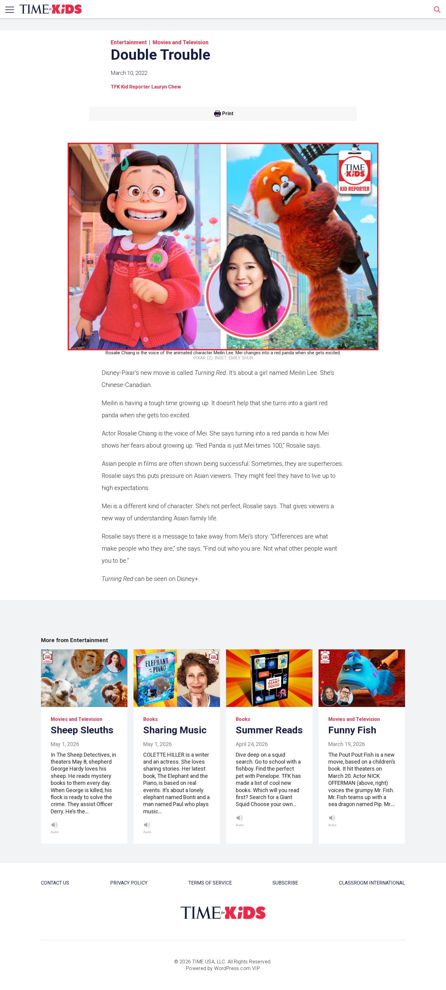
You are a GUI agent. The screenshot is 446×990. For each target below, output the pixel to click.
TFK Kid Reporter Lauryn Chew (146, 87)
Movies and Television (180, 42)
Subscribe (285, 883)
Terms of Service (210, 883)
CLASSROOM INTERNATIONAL (372, 883)
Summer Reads (269, 730)
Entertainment (129, 42)
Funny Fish (352, 730)
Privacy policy (128, 883)
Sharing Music (175, 730)
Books (150, 719)
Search (437, 9)
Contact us (55, 883)
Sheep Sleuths (82, 730)
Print (227, 113)
